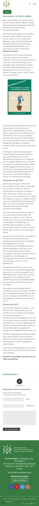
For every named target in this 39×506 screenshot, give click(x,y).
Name (28, 399)
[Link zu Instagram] (29, 503)
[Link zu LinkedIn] (26, 503)
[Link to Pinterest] (17, 486)
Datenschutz (19, 466)
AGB (31, 466)
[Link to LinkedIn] (22, 486)
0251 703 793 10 (9, 463)
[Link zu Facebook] (23, 503)
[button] (3, 502)
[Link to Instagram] (27, 486)
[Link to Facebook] (11, 486)
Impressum (9, 466)
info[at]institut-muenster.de (26, 463)
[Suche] (29, 4)
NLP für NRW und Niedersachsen (19, 472)
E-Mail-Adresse (30, 406)
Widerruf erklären (19, 480)
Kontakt (19, 468)
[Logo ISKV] (16, 4)
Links (27, 466)
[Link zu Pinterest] (34, 503)
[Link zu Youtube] (31, 503)
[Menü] (33, 4)
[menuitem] (29, 4)
